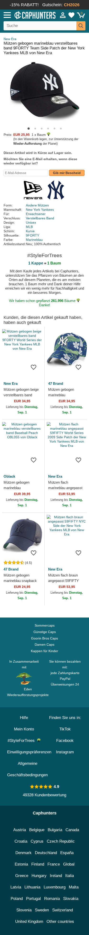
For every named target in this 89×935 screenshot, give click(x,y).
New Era (10, 39)
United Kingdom (29, 921)
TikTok (65, 729)
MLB (29, 227)
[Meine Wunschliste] (71, 15)
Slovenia (24, 910)
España (67, 852)
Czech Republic (61, 841)
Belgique (36, 830)
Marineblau (34, 240)
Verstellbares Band (40, 218)
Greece (21, 875)
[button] (29, 128)
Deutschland (46, 852)
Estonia (21, 864)
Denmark (23, 852)
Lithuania (32, 887)
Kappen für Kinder (44, 651)
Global (69, 864)
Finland (37, 864)
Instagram (65, 752)
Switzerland (62, 910)
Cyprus (37, 841)
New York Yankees (40, 209)
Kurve (30, 231)
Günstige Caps (44, 632)
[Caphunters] (26, 15)
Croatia (20, 841)
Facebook (65, 740)
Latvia (15, 887)
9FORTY (32, 235)
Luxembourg (55, 887)
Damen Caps (44, 644)
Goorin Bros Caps (44, 638)
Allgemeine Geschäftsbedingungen (27, 769)
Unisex (31, 222)
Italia (69, 875)
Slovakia (70, 898)
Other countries (60, 921)
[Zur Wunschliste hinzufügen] (34, 367)
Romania (52, 898)
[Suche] (80, 25)
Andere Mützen (37, 205)
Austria (19, 830)
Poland (17, 898)
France (53, 864)
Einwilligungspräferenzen (29, 752)
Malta (74, 887)
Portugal (33, 898)
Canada (72, 830)
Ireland (56, 875)
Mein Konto (24, 729)
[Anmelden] (63, 15)
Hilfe (24, 717)
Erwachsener (36, 214)
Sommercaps (45, 625)
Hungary (39, 875)
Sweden (42, 910)
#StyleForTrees (22, 740)
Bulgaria (55, 830)
